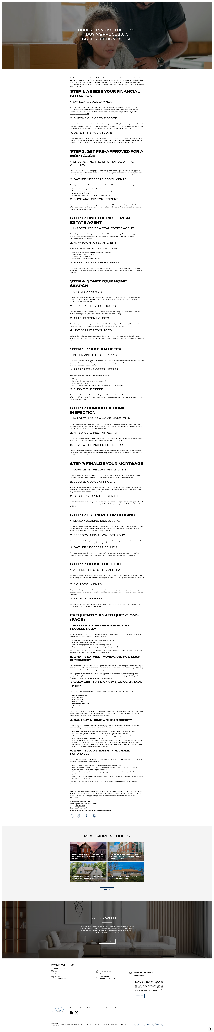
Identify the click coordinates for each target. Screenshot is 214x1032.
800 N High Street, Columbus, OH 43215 (84, 804)
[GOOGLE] (156, 1024)
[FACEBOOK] (134, 1024)
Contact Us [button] (107, 941)
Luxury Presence (92, 1024)
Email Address (139, 975)
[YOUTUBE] (147, 1024)
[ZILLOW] (161, 1024)
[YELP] (152, 1024)
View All (107, 890)
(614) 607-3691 (105, 973)
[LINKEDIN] (143, 1024)
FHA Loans (76, 732)
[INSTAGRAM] (138, 1024)
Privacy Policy (153, 990)
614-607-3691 (80, 806)
